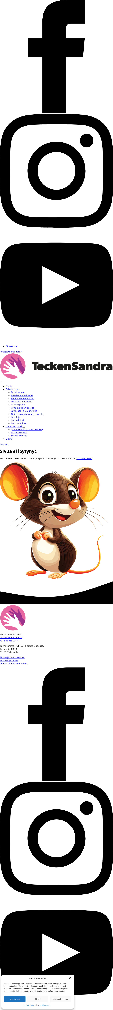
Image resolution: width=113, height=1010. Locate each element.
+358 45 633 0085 (9, 640)
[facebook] (56, 112)
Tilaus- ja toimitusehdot (12, 657)
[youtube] (56, 341)
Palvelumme (12, 389)
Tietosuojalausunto (42, 1005)
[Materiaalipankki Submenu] (24, 427)
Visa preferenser (60, 999)
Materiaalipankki (14, 426)
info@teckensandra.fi (11, 351)
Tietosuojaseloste (9, 660)
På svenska (11, 346)
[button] (69, 978)
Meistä (9, 438)
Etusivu (9, 386)
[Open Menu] (1, 381)
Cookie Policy (29, 1005)
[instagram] (56, 226)
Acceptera (15, 999)
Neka (37, 999)
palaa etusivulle (84, 458)
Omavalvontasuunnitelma (13, 663)
